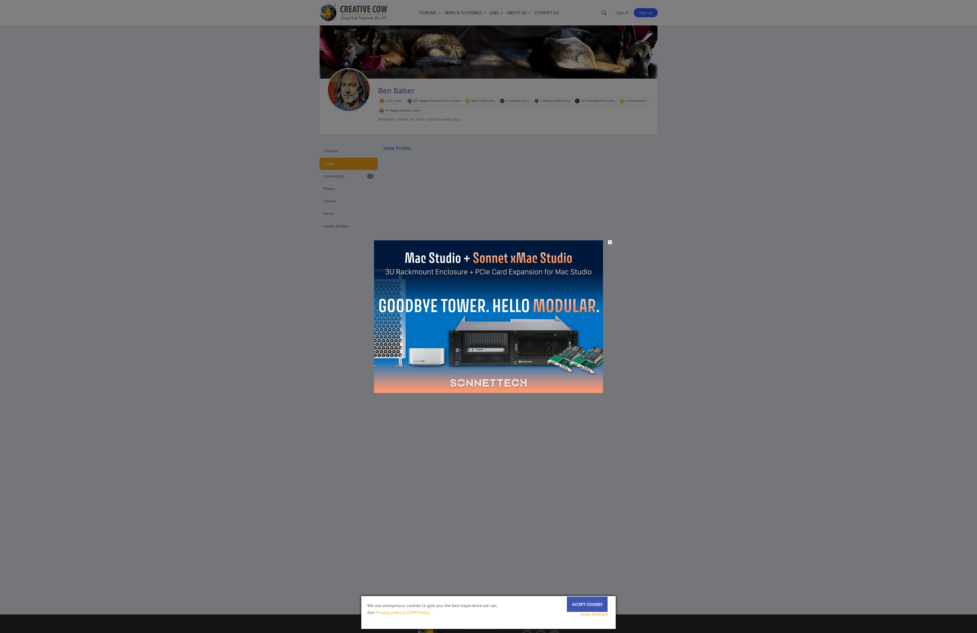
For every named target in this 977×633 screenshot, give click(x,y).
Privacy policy (389, 612)
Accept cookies (587, 604)
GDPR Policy (418, 612)
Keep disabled (594, 614)
